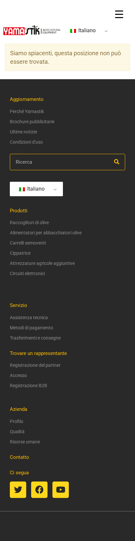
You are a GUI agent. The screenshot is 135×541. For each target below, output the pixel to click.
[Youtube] (60, 490)
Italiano (86, 30)
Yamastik (38, 524)
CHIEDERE (73, 524)
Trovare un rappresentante (38, 353)
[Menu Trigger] (119, 14)
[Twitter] (18, 490)
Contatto (19, 457)
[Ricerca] (116, 162)
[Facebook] (39, 490)
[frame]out (111, 524)
